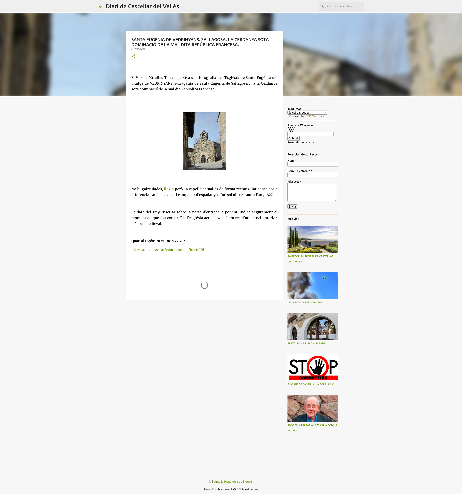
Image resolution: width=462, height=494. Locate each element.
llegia (169, 189)
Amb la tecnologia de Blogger (233, 481)
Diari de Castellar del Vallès (142, 6)
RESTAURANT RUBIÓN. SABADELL (307, 343)
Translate (318, 116)
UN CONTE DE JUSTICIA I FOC (305, 302)
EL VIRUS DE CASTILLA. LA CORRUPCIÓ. (311, 384)
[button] (133, 56)
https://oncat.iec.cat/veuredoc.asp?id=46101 (167, 250)
